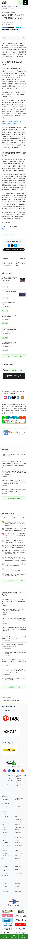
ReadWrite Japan (5, 699)
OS (3, 824)
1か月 (22, 518)
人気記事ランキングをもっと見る (15, 581)
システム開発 (19, 821)
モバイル (4, 837)
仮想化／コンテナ (20, 819)
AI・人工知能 (4, 8)
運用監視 (18, 848)
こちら (18, 86)
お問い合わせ (8, 778)
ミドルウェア (18, 824)
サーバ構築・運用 (19, 873)
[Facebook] (10, 397)
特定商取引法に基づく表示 (21, 781)
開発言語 (4, 829)
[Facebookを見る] (9, 770)
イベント (4, 888)
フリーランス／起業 (6, 855)
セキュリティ (4, 850)
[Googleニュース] (18, 397)
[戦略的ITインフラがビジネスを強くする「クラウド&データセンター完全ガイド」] (7, 912)
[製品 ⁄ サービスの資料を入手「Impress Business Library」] (7, 930)
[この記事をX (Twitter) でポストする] (12, 245)
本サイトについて (9, 775)
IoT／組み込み (5, 821)
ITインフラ (10, 6)
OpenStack (18, 8)
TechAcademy (5, 891)
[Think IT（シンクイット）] (11, 763)
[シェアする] (9, 245)
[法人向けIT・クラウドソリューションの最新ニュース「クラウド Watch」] (7, 921)
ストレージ (18, 816)
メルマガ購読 (5, 799)
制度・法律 (18, 858)
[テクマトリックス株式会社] (9, 750)
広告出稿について (20, 806)
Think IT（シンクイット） (7, 2)
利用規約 (19, 778)
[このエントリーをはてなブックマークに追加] (15, 245)
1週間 (13, 518)
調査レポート (19, 869)
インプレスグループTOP (20, 784)
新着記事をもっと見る (15, 498)
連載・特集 (4, 6)
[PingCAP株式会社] (11, 718)
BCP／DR (4, 848)
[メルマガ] (5, 397)
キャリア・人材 (19, 853)
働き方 (17, 850)
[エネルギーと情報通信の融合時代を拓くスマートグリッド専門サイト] (7, 925)
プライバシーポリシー (10, 780)
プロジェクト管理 (6, 845)
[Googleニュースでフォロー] (18, 770)
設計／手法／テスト (20, 827)
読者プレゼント (5, 803)
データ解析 (18, 835)
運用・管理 (18, 842)
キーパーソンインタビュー (6, 869)
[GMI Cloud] (11, 731)
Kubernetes (11, 8)
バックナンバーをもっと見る (15, 356)
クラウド (4, 819)
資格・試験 (4, 853)
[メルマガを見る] (4, 770)
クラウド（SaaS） (5, 835)
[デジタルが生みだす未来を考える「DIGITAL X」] (20, 930)
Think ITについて (6, 806)
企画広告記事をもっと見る (15, 687)
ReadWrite (18, 891)
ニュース (4, 883)
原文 (3, 229)
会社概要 (7, 784)
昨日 (5, 518)
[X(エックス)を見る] (13, 770)
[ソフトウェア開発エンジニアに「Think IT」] (20, 912)
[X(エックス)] (14, 397)
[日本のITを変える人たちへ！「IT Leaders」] (20, 921)
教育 (3, 858)
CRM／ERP (18, 837)
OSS (3, 840)
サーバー (16, 6)
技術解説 (18, 883)
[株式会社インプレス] (13, 902)
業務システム (19, 866)
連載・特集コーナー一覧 (6, 697)
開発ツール (18, 829)
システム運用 (19, 845)
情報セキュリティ (5, 873)
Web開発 (4, 832)
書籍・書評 (4, 886)
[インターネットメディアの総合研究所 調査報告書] (20, 916)
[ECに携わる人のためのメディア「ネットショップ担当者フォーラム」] (20, 925)
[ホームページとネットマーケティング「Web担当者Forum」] (7, 916)
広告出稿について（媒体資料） (21, 776)
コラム (17, 888)
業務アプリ (18, 832)
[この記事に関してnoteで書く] (19, 245)
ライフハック (18, 855)
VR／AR (17, 840)
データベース (5, 827)
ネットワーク (22, 6)
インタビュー (18, 886)
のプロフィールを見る (15, 376)
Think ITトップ (4, 696)
